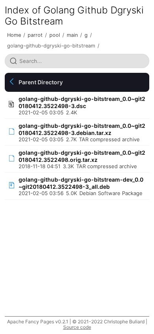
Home (14, 35)
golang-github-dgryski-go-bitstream (51, 46)
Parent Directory (41, 82)
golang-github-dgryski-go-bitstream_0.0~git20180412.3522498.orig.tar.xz (82, 156)
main (72, 35)
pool (54, 35)
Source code (77, 327)
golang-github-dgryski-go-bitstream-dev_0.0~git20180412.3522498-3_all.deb (81, 183)
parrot (35, 35)
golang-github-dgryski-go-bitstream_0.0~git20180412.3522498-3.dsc (82, 102)
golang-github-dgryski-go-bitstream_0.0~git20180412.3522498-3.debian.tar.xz (82, 129)
